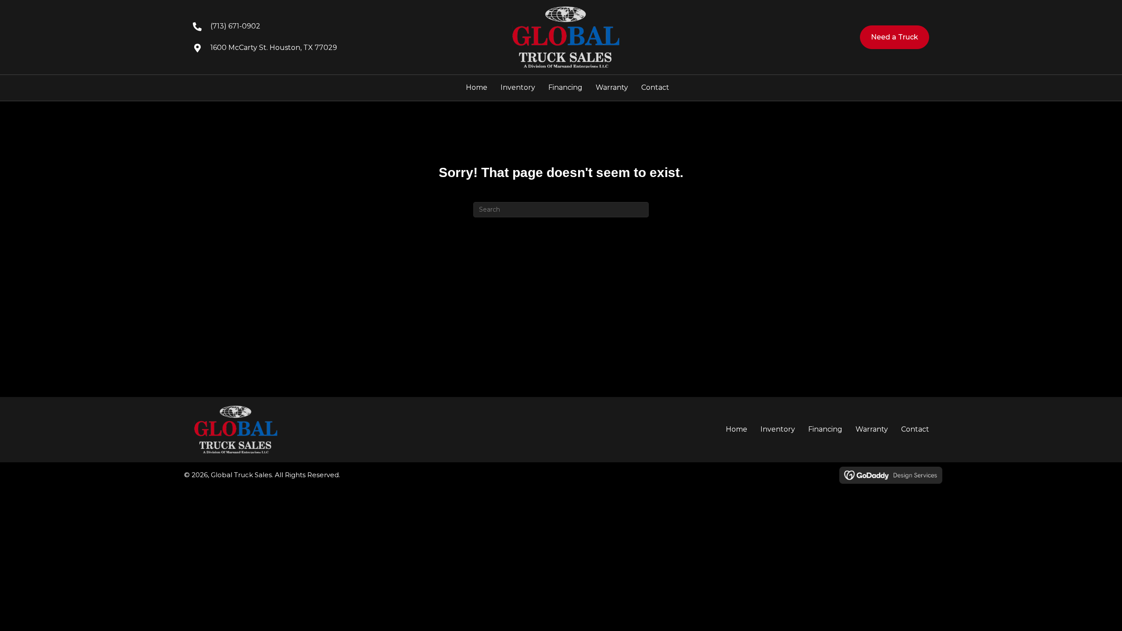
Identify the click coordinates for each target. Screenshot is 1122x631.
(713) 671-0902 (235, 26)
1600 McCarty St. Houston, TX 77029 (273, 47)
